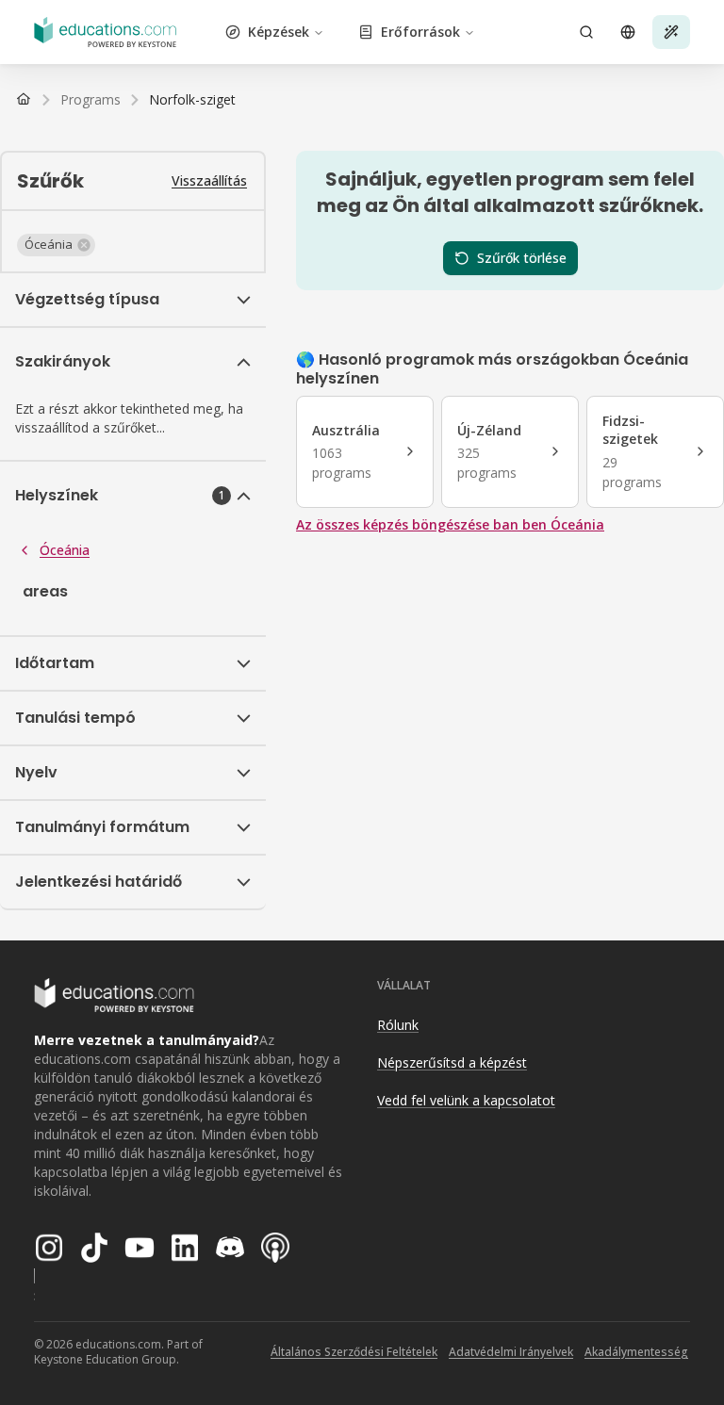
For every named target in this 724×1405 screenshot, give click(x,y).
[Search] (586, 32)
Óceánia (65, 550)
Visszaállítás (209, 180)
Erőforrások (420, 32)
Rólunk (398, 1025)
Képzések (278, 32)
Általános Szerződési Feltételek (354, 1352)
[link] (192, 99)
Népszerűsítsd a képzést (452, 1062)
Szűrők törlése (522, 258)
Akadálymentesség (636, 1352)
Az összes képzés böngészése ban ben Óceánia (450, 524)
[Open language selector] (628, 32)
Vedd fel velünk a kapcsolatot (466, 1100)
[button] (56, 245)
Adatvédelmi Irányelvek (511, 1352)
